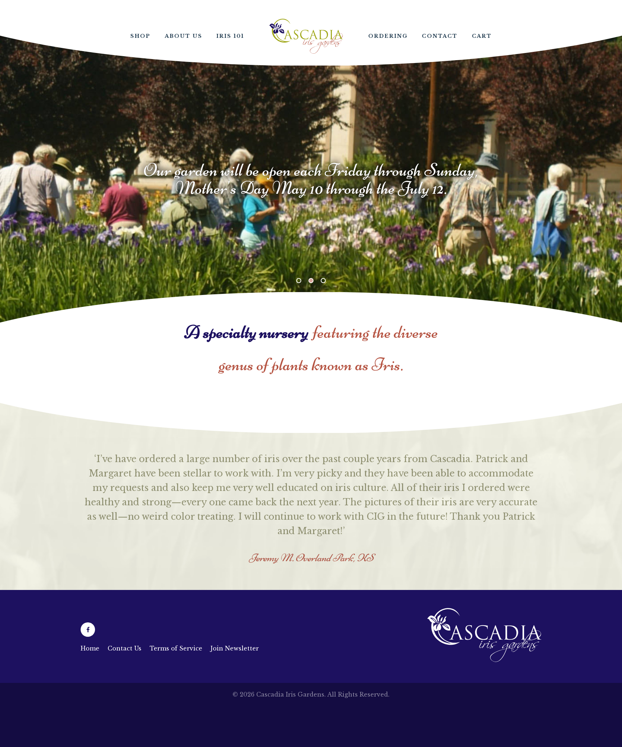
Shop (140, 36)
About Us (183, 36)
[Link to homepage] (484, 659)
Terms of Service (176, 648)
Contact (440, 36)
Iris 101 (230, 36)
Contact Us (124, 648)
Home (306, 36)
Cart (482, 36)
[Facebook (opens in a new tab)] (88, 629)
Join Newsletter (235, 648)
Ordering (388, 36)
